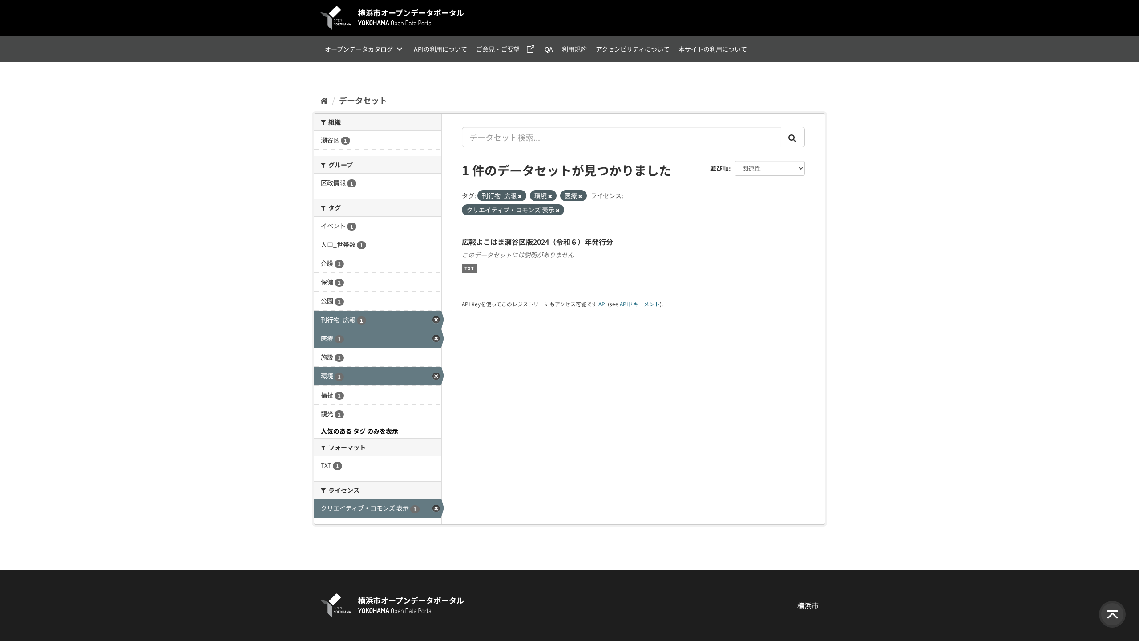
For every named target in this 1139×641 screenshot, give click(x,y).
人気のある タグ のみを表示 (359, 430)
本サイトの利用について (713, 49)
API (602, 304)
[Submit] (793, 137)
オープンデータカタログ (359, 49)
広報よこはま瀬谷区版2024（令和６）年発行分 (537, 241)
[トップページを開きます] (392, 18)
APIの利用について (440, 49)
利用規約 (574, 49)
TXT (469, 268)
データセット (363, 100)
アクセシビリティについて (633, 49)
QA (549, 49)
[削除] (520, 195)
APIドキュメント (640, 304)
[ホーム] (324, 100)
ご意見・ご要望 (498, 49)
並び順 (719, 168)
